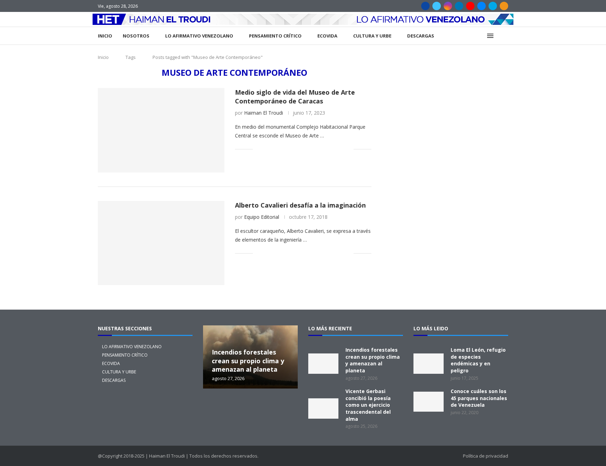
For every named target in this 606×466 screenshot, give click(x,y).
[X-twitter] (216, 408)
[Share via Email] (348, 149)
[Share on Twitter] (274, 149)
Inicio (105, 36)
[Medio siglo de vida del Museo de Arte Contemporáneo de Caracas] (161, 130)
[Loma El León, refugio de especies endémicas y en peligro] (428, 363)
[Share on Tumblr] (296, 149)
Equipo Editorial (261, 217)
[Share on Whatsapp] (311, 149)
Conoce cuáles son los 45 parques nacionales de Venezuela (479, 398)
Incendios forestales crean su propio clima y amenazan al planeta (248, 360)
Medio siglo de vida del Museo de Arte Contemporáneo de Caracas (295, 96)
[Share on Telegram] (319, 149)
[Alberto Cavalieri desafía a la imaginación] (161, 243)
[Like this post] (258, 149)
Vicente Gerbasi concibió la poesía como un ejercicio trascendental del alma (368, 405)
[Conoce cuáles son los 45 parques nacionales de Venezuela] (428, 402)
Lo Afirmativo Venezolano (199, 36)
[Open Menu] (490, 36)
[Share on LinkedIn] (289, 149)
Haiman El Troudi (263, 112)
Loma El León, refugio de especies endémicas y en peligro (478, 360)
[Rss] (504, 6)
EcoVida (327, 36)
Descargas (420, 36)
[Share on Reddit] (304, 149)
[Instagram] (448, 6)
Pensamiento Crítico (275, 36)
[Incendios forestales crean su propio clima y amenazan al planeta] (323, 363)
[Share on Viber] (341, 149)
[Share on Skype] (333, 149)
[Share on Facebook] (267, 149)
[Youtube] (470, 6)
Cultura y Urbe (372, 36)
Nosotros (136, 36)
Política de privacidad (485, 456)
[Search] (504, 36)
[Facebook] (425, 6)
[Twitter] (436, 6)
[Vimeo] (493, 6)
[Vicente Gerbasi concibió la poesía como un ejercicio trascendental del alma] (323, 408)
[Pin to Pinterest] (282, 149)
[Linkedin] (459, 6)
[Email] (481, 6)
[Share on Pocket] (326, 149)
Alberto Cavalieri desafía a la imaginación (300, 205)
